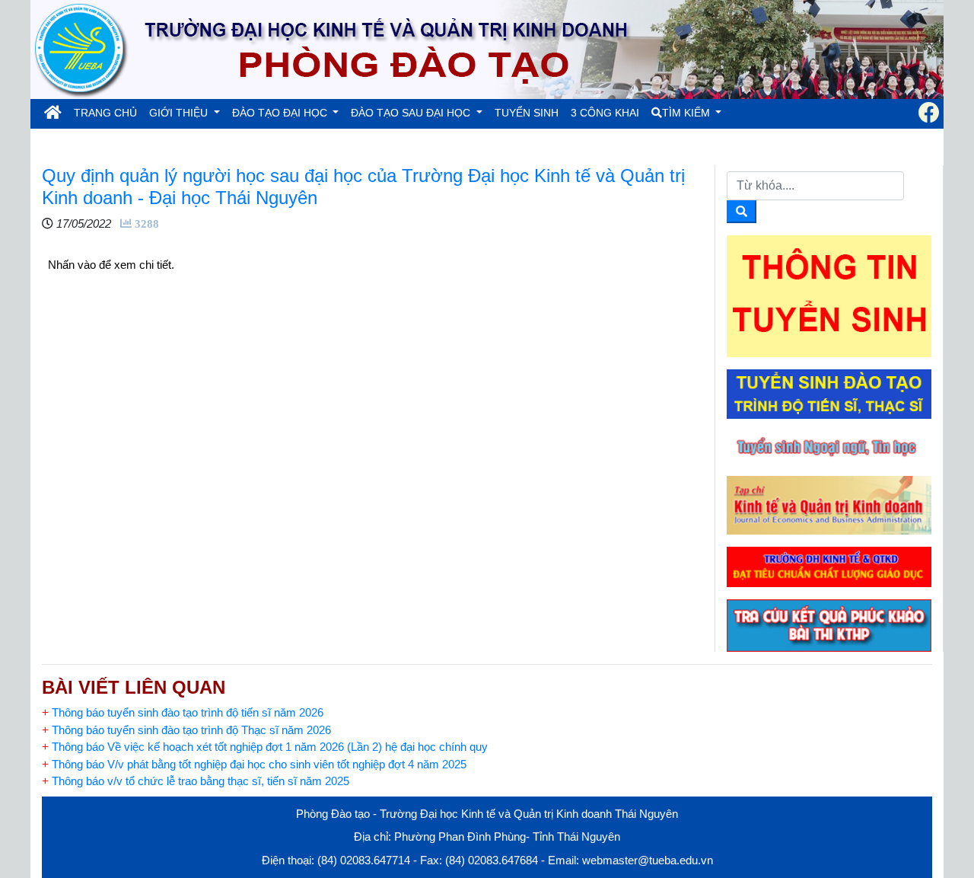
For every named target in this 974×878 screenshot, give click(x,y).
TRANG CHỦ (108, 112)
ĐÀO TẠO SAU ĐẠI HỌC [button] (412, 113)
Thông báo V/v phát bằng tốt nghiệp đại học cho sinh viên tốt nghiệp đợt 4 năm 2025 (254, 764)
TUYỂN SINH (527, 113)
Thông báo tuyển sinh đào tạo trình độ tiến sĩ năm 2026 (182, 712)
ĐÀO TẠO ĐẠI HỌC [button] (281, 113)
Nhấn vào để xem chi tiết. (111, 264)
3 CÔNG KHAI (605, 113)
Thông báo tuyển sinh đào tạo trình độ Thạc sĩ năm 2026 (186, 729)
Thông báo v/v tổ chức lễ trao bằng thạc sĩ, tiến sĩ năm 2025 (195, 780)
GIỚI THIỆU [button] (180, 113)
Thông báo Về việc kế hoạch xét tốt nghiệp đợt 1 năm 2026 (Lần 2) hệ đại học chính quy (265, 746)
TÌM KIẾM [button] (687, 113)
